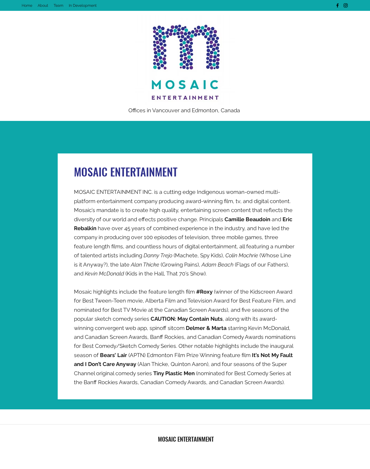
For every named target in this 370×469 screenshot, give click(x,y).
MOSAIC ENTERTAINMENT (186, 439)
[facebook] (337, 5)
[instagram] (345, 5)
